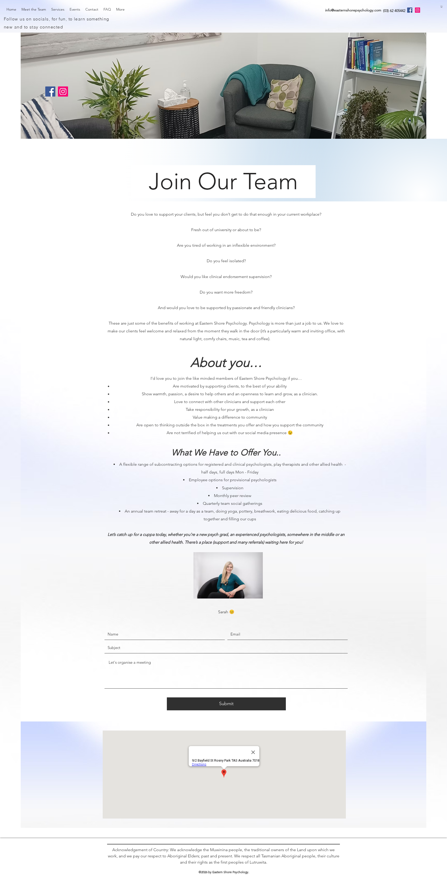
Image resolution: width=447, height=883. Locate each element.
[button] (441, 6)
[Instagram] (417, 10)
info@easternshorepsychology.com (353, 10)
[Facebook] (409, 10)
